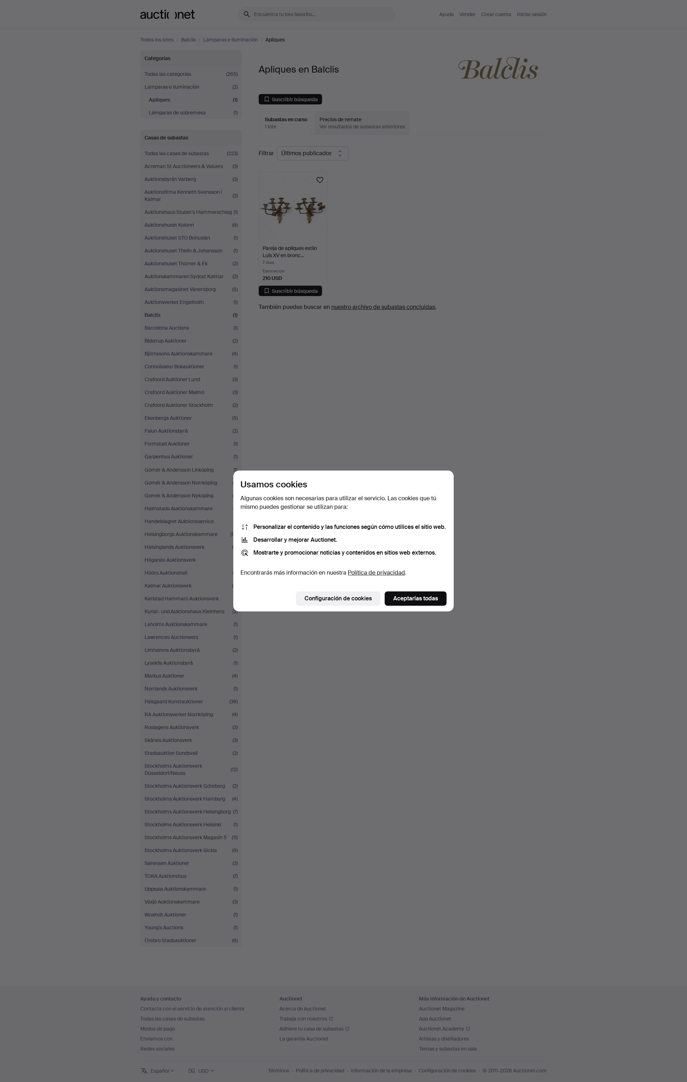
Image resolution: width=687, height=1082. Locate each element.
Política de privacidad (376, 572)
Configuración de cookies (338, 598)
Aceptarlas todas (415, 598)
